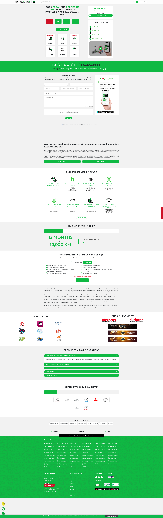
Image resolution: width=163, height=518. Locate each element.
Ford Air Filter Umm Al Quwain (72, 184)
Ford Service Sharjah (64, 423)
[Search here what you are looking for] (137, 2)
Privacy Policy (72, 495)
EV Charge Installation (74, 487)
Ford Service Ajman (73, 423)
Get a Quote (100, 161)
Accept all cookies (111, 516)
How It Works (121, 1)
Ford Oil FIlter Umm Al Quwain (109, 184)
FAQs (71, 480)
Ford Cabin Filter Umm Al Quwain (91, 184)
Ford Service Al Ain (103, 423)
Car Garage (72, 483)
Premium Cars (78, 262)
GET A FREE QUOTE (82, 280)
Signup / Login (144, 1)
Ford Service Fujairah (82, 423)
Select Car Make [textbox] (48, 84)
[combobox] (56, 84)
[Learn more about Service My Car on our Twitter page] (96, 477)
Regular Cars (87, 262)
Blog (71, 484)
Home (115, 1)
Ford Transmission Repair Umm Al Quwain (91, 205)
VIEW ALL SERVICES (81, 217)
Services (127, 1)
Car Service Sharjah (74, 489)
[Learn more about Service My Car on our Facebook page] (99, 477)
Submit (69, 118)
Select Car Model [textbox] (74, 84)
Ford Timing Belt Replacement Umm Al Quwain (54, 185)
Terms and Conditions (74, 494)
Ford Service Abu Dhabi (54, 423)
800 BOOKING (49, 485)
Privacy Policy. (50, 516)
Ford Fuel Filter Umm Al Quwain (54, 205)
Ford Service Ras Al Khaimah (93, 423)
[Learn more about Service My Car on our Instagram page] (102, 477)
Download (72, 486)
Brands (132, 1)
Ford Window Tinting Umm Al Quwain (72, 205)
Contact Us (72, 481)
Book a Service (62, 161)
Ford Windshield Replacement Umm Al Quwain (109, 206)
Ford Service (110, 423)
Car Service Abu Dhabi (74, 491)
